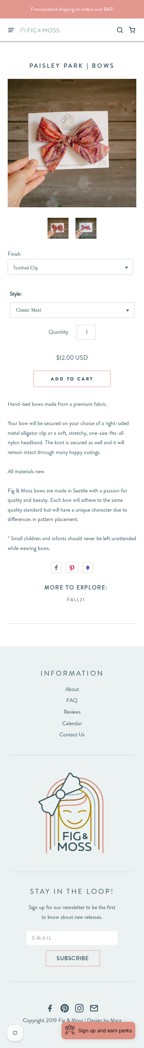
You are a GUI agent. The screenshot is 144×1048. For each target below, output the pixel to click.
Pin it (72, 567)
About (72, 689)
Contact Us (72, 734)
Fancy (87, 567)
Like (56, 567)
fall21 (76, 599)
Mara (116, 1020)
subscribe (73, 958)
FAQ (72, 700)
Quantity (58, 332)
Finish (14, 254)
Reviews (72, 712)
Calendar (72, 723)
